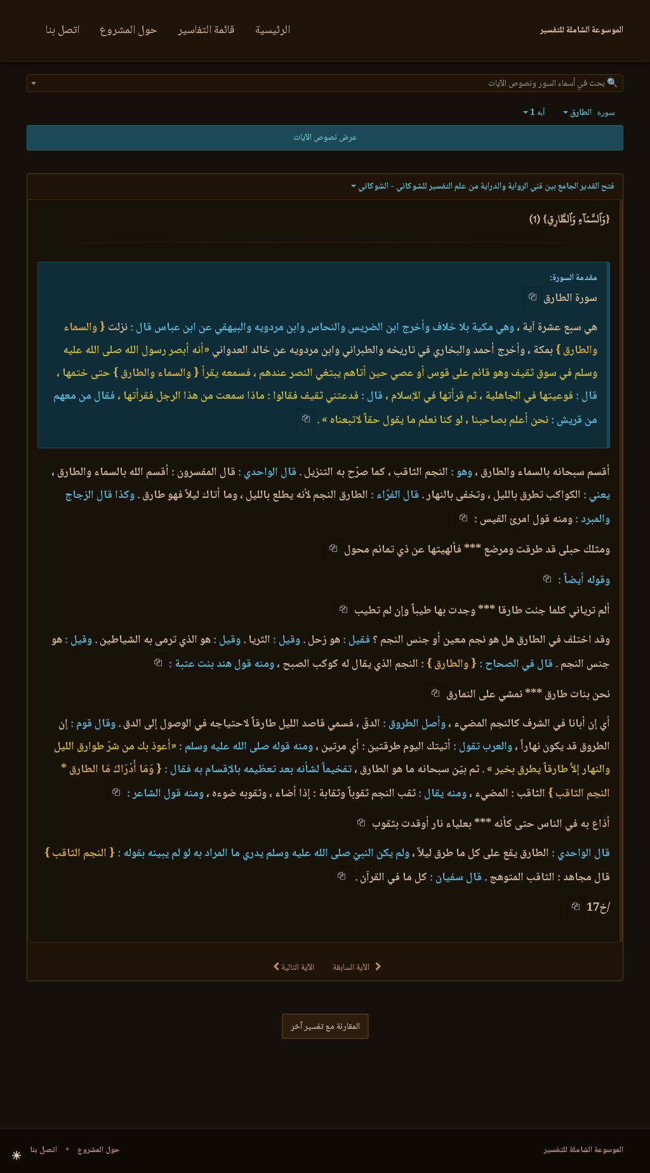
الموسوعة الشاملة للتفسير (583, 1150)
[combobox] (325, 83)
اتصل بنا (62, 30)
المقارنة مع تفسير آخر (325, 1027)
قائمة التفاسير (206, 30)
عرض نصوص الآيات (325, 137)
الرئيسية (272, 30)
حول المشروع (128, 30)
